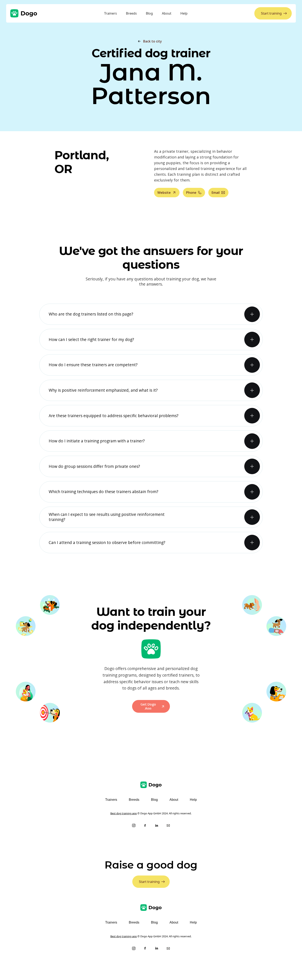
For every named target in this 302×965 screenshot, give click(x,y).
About (166, 13)
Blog (149, 13)
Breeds (131, 13)
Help (184, 13)
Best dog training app (123, 813)
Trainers (110, 13)
